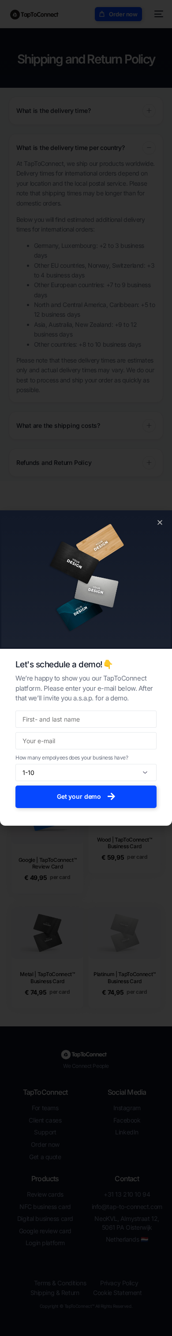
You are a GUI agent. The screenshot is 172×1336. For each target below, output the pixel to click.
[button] (160, 522)
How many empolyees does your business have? (71, 757)
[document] (86, 668)
